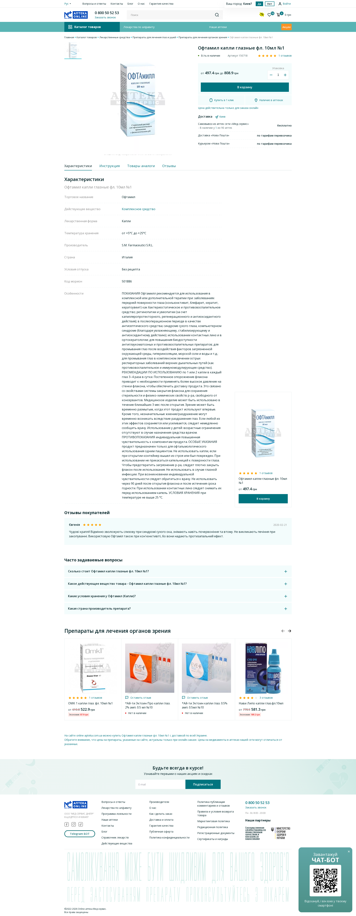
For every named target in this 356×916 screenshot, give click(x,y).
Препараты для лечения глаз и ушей (154, 37)
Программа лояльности (116, 813)
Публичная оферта (161, 831)
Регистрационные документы (215, 833)
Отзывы (169, 166)
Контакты (117, 3)
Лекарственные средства (114, 37)
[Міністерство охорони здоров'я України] (280, 833)
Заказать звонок (255, 807)
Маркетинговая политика (213, 821)
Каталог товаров (87, 37)
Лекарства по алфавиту (139, 27)
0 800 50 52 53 (107, 12)
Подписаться (203, 784)
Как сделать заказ (160, 813)
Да (259, 4)
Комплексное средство (138, 209)
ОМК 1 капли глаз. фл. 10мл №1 (90, 703)
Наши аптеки (218, 27)
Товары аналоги (141, 166)
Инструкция (109, 166)
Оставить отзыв (140, 697)
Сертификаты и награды (212, 839)
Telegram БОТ (80, 834)
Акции (286, 27)
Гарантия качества (161, 3)
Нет (269, 4)
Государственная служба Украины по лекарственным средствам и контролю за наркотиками (255, 833)
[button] (289, 631)
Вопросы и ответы (94, 3)
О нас (141, 3)
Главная (69, 37)
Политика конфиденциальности (169, 837)
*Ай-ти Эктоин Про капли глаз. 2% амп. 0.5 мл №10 (147, 705)
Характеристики (78, 166)
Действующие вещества (116, 843)
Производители (159, 802)
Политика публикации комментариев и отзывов (213, 803)
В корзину (244, 87)
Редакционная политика (212, 827)
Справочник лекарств (115, 837)
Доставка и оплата (161, 819)
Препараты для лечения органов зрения (203, 37)
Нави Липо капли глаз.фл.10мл (261, 703)
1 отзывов (285, 55)
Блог (130, 3)
